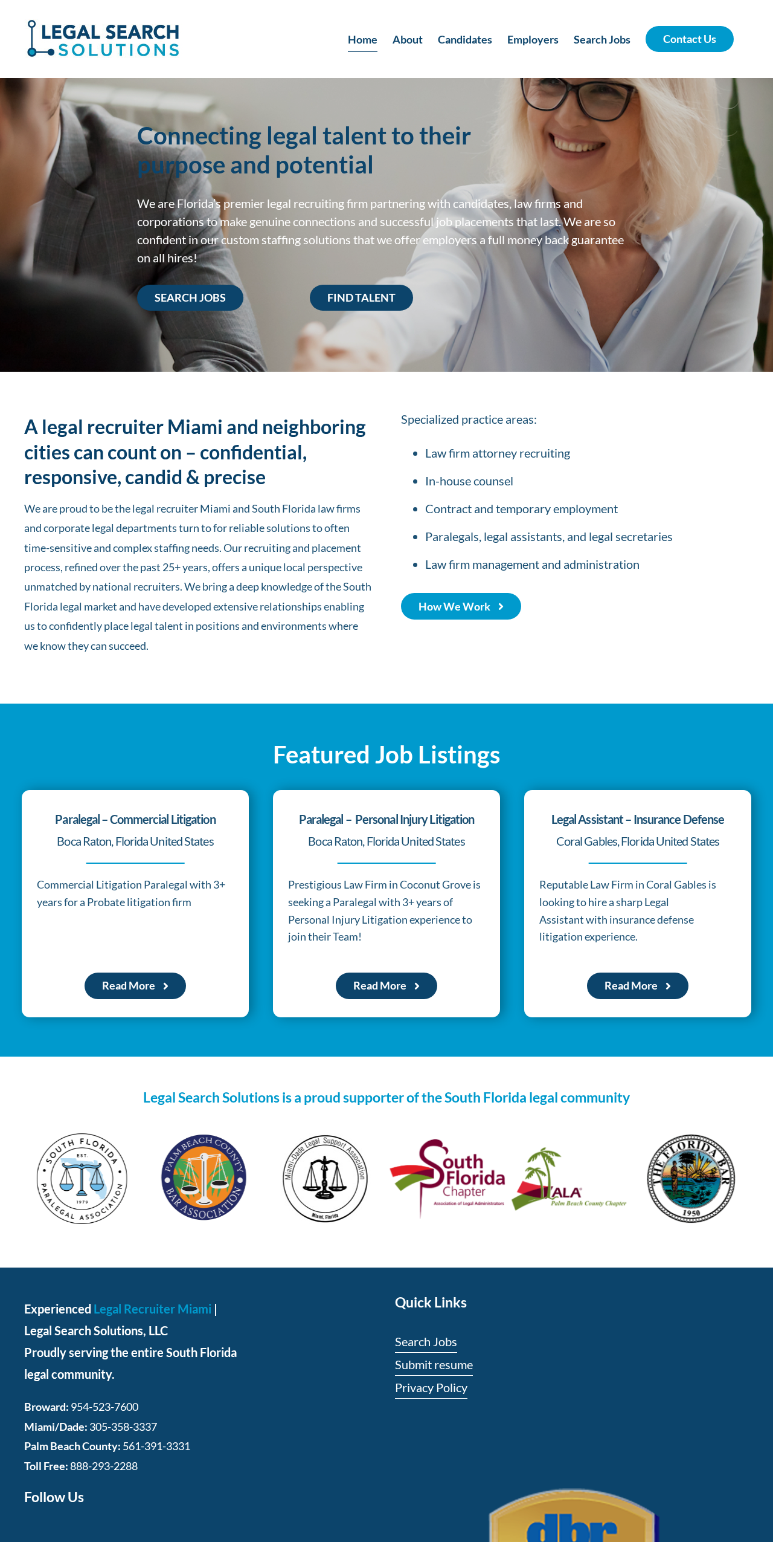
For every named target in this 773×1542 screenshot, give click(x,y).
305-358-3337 (123, 1426)
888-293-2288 (104, 1465)
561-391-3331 (156, 1446)
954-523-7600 (104, 1406)
